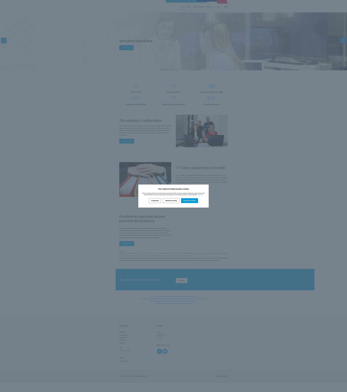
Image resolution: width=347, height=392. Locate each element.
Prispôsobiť (155, 200)
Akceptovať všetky (189, 200)
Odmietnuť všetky (171, 200)
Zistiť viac (200, 195)
